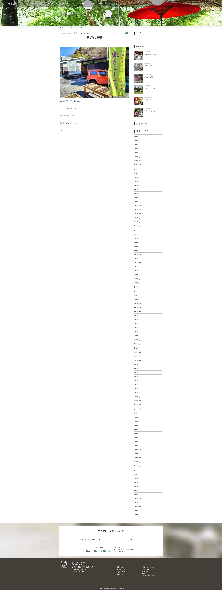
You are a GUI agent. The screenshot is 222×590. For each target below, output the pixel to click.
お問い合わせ (133, 539)
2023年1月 (137, 299)
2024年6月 (137, 230)
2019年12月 (138, 449)
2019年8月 (137, 466)
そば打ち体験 (64, 3)
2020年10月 (138, 409)
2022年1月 (137, 348)
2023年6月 (137, 279)
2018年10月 (138, 506)
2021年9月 (137, 364)
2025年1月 (137, 201)
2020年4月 (137, 433)
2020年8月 (137, 417)
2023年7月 (137, 275)
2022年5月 (137, 332)
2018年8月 (137, 511)
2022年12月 (138, 303)
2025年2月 (137, 197)
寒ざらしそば (148, 65)
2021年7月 (137, 372)
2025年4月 (137, 189)
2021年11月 (137, 356)
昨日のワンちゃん (149, 111)
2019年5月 (137, 478)
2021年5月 (137, 380)
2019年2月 (137, 490)
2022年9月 (137, 315)
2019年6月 (137, 474)
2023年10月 (138, 262)
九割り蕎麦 (147, 99)
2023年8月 (137, 271)
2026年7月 (137, 140)
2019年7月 (137, 470)
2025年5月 (137, 185)
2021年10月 (138, 360)
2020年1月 (137, 445)
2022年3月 (137, 340)
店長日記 (145, 571)
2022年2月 (137, 344)
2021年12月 (138, 352)
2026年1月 (137, 157)
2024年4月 (137, 238)
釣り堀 (74, 3)
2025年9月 (137, 169)
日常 (126, 33)
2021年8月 (137, 368)
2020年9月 (137, 413)
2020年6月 (137, 425)
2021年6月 (137, 376)
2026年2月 (137, 153)
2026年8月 (137, 136)
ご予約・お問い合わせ (94, 3)
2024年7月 (137, 226)
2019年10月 (138, 458)
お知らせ (145, 573)
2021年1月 (137, 397)
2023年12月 (138, 254)
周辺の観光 (146, 569)
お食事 (33, 3)
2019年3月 (137, 486)
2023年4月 (137, 287)
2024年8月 (137, 222)
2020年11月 (137, 405)
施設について (146, 566)
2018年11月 (137, 502)
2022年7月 (137, 323)
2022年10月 (138, 311)
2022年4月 (137, 336)
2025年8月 (137, 173)
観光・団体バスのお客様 (149, 568)
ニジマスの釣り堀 (149, 88)
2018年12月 (138, 498)
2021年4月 (137, 384)
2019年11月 (137, 454)
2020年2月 (137, 441)
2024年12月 (138, 205)
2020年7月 (137, 421)
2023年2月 (137, 295)
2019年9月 (137, 462)
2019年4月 (137, 482)
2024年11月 (137, 209)
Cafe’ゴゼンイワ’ (52, 3)
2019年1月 (137, 494)
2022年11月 (137, 307)
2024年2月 (137, 246)
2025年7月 (137, 177)
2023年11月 (137, 258)
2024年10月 (138, 214)
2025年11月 (137, 161)
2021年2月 (137, 393)
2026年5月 (137, 144)
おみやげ (41, 3)
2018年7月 (137, 515)
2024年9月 (137, 218)
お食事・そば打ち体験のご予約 (89, 539)
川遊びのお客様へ (149, 77)
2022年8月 (137, 319)
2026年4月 (137, 148)
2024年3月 (137, 242)
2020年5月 (137, 429)
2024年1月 (137, 250)
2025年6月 (137, 181)
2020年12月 (138, 401)
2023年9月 (137, 266)
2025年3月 (137, 193)
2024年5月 (137, 234)
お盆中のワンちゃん (150, 54)
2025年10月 (138, 165)
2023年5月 (137, 283)
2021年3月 (137, 388)
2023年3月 (137, 291)
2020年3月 (137, 437)
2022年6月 (137, 327)
